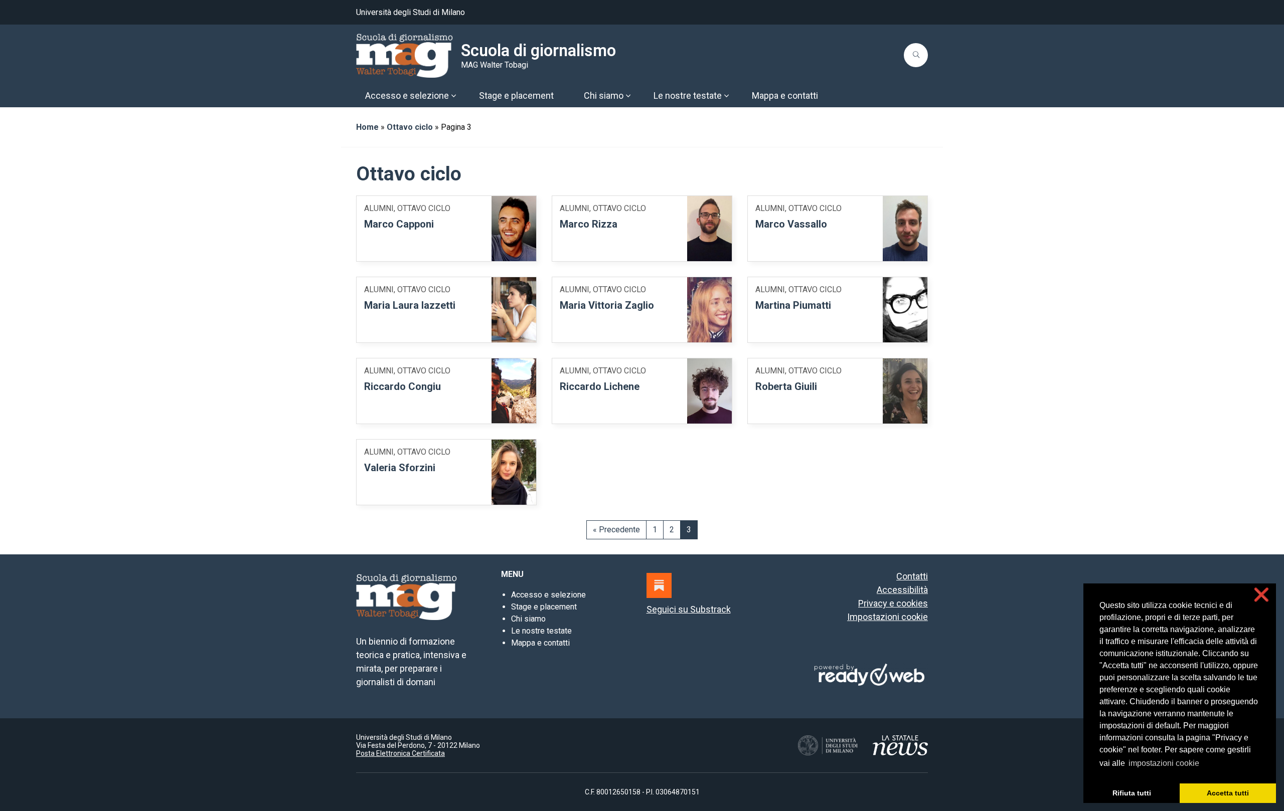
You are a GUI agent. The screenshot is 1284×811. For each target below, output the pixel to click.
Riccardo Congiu (402, 386)
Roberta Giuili (786, 386)
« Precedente (616, 529)
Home (367, 127)
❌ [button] (1261, 594)
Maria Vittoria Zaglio (607, 305)
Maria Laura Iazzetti (409, 305)
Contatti (912, 576)
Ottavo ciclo (410, 127)
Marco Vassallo (791, 224)
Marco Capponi (399, 224)
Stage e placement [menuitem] (516, 95)
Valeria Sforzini (399, 468)
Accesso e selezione (548, 594)
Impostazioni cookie (887, 617)
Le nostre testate (541, 631)
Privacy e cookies (893, 603)
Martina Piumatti (793, 305)
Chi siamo (528, 619)
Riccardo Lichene (599, 386)
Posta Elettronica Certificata (400, 753)
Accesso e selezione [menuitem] (407, 95)
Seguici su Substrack (689, 609)
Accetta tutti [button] (1228, 793)
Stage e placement (544, 607)
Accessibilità (902, 589)
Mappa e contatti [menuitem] (785, 95)
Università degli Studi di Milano (410, 12)
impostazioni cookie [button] (1164, 763)
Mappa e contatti (540, 643)
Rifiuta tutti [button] (1131, 793)
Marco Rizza (588, 224)
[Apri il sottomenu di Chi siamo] (627, 95)
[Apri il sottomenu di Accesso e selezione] (453, 95)
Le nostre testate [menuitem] (688, 95)
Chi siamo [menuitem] (603, 95)
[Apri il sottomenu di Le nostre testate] (726, 95)
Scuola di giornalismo (538, 50)
